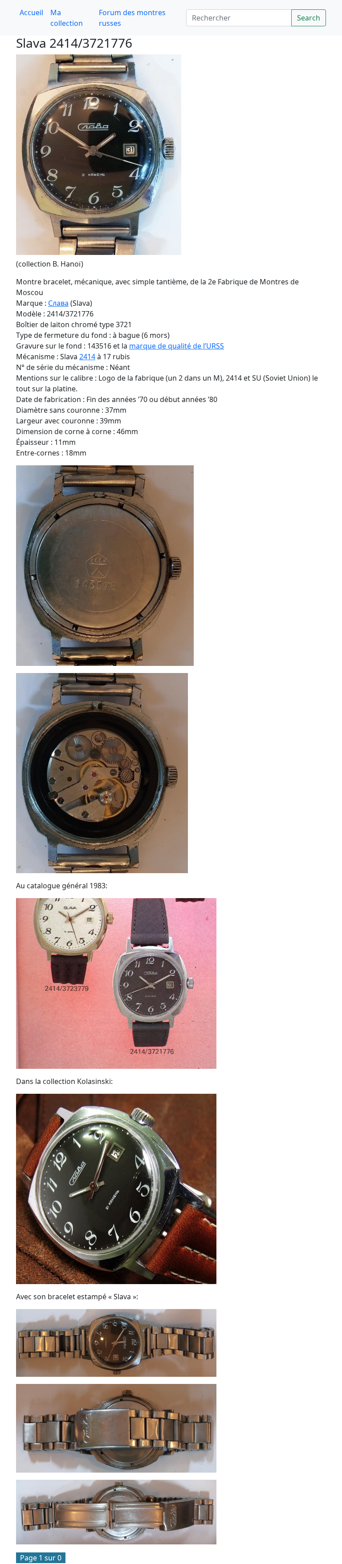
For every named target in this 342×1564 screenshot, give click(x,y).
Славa (58, 303)
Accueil (31, 12)
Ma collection (66, 18)
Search (308, 18)
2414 (87, 356)
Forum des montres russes (132, 18)
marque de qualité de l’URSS (176, 346)
